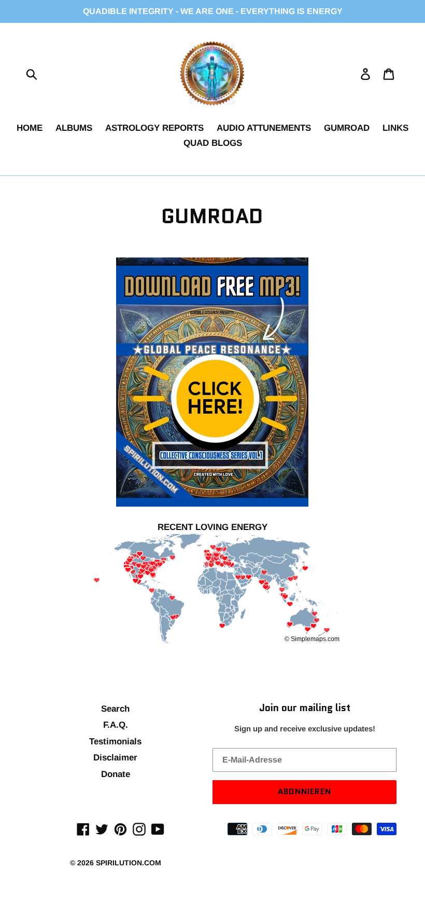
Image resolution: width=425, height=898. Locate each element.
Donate (115, 774)
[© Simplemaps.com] (212, 589)
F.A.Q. (115, 725)
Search (115, 709)
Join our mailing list (304, 708)
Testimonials (115, 741)
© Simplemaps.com (312, 639)
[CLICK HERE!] (213, 382)
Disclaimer (115, 758)
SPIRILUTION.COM (128, 863)
